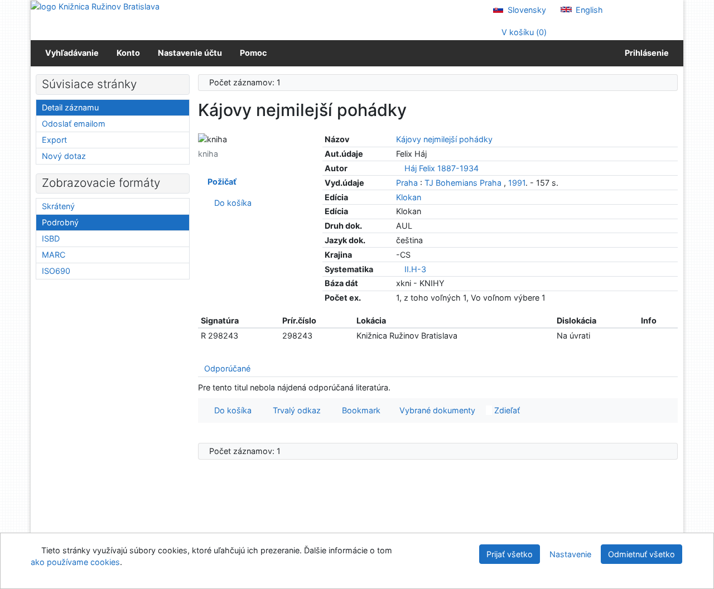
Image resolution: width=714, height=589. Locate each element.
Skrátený (58, 206)
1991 (516, 182)
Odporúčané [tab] (227, 368)
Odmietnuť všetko (641, 554)
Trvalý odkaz (294, 410)
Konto (128, 52)
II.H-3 (415, 269)
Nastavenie (570, 554)
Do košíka (231, 202)
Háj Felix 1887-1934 (441, 168)
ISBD (51, 238)
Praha (407, 182)
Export (54, 139)
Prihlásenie (645, 52)
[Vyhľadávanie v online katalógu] (95, 6)
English (588, 10)
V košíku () (523, 32)
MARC (53, 254)
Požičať (220, 181)
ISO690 (56, 271)
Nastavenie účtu (190, 52)
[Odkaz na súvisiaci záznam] (399, 168)
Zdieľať (506, 410)
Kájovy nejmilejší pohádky (444, 139)
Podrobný (60, 222)
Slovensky (525, 10)
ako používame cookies (75, 562)
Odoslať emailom (73, 123)
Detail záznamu (70, 107)
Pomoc (253, 52)
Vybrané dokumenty (436, 410)
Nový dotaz (64, 156)
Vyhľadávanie (72, 52)
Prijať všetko (509, 554)
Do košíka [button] (231, 410)
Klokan (408, 197)
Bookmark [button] (358, 410)
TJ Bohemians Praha (462, 182)
